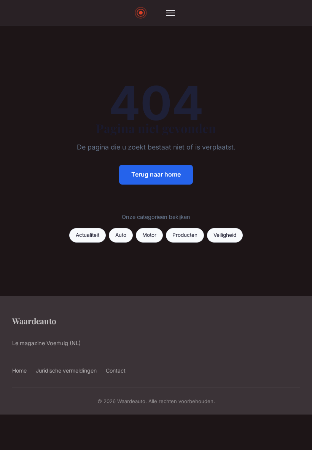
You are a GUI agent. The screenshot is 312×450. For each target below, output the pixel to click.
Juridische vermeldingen (66, 370)
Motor (149, 235)
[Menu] (170, 13)
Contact (116, 370)
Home (19, 370)
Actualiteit (87, 235)
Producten (184, 235)
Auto (120, 235)
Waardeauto (34, 320)
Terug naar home (156, 174)
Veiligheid (224, 235)
